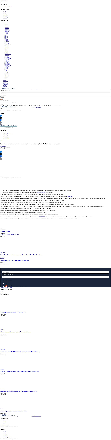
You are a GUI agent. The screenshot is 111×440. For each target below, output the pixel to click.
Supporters (5, 18)
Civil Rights (5, 86)
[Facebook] (55, 120)
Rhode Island (7, 64)
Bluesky (4, 420)
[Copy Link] (55, 124)
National (6, 50)
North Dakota (7, 59)
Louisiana (7, 41)
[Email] (55, 122)
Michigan (7, 45)
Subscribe (4, 12)
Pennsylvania (7, 63)
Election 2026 (5, 135)
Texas (6, 69)
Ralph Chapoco (3, 414)
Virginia (6, 72)
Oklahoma (7, 61)
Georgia (6, 33)
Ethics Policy (5, 15)
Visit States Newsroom (4, 424)
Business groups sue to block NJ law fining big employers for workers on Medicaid (19, 351)
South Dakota (7, 66)
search (2, 90)
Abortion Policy (6, 84)
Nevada (6, 53)
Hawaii (6, 34)
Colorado (6, 29)
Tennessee (7, 68)
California (7, 28)
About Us (4, 11)
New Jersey (7, 55)
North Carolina (8, 58)
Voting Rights (5, 136)
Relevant (4, 95)
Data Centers (5, 134)
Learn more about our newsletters (6, 287)
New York (7, 57)
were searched (69, 196)
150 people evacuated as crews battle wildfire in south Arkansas (15, 331)
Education (4, 80)
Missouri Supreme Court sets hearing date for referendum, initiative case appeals (19, 371)
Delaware (7, 31)
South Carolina (8, 65)
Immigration (5, 82)
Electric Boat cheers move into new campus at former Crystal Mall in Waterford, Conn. (21, 254)
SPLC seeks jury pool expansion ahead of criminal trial (13, 411)
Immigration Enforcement (7, 133)
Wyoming (7, 76)
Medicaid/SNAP (6, 137)
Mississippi (7, 47)
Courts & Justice (3, 146)
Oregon (6, 62)
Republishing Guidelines (7, 437)
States (4, 22)
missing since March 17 (41, 192)
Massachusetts (7, 44)
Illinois (6, 36)
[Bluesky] (55, 116)
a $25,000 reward (42, 216)
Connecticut (7, 30)
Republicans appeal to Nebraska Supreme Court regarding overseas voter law (18, 391)
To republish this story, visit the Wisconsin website (9, 234)
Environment (5, 83)
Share (1, 150)
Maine (6, 42)
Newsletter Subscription (7, 6)
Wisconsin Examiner (5, 231)
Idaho (6, 35)
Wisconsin (7, 75)
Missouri (6, 48)
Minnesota (7, 46)
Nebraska (2, 258)
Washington (7, 73)
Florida (6, 32)
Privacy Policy (5, 14)
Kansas (6, 39)
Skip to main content (4, 0)
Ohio (6, 60)
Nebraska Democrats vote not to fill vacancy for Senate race (14, 260)
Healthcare (5, 79)
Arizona (6, 26)
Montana (6, 49)
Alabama (6, 23)
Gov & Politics (5, 81)
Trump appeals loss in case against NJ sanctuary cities (13, 312)
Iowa (6, 38)
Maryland (7, 43)
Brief (1, 140)
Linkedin (4, 421)
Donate (4, 13)
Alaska (6, 24)
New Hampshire (8, 54)
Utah (6, 70)
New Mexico (7, 56)
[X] (55, 118)
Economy (4, 85)
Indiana (6, 37)
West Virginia (7, 74)
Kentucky (7, 40)
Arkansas (6, 27)
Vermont (6, 71)
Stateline (6, 67)
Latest (4, 93)
